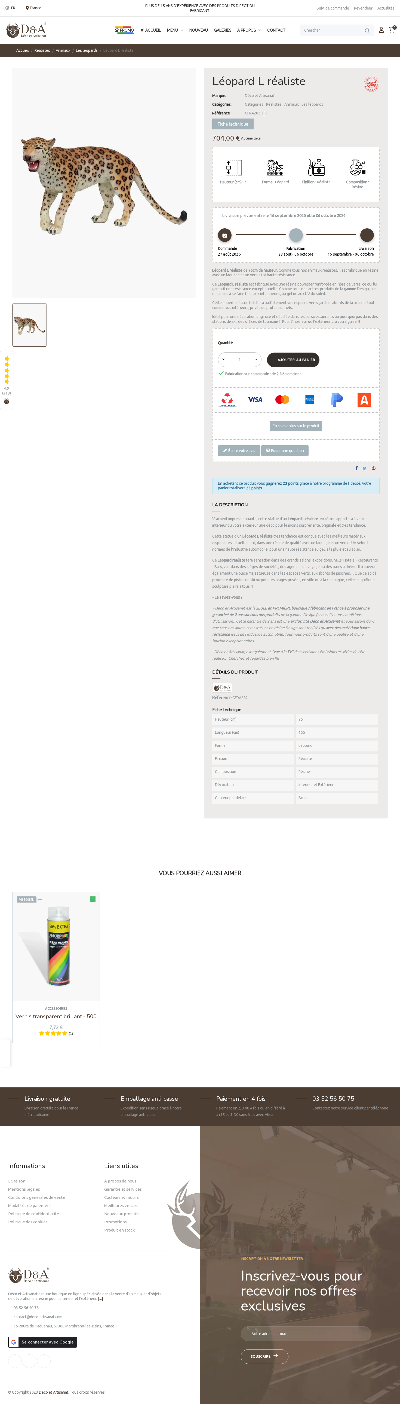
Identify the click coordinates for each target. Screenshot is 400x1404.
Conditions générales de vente (36, 1197)
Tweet (365, 468)
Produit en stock (119, 1230)
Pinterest (374, 468)
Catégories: (222, 104)
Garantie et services (123, 1189)
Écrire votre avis (241, 450)
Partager (356, 468)
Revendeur (363, 8)
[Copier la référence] (264, 113)
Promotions (115, 1222)
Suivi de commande (333, 8)
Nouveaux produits (121, 1213)
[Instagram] (29, 1361)
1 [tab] (200, 1055)
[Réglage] (381, 30)
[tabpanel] (56, 971)
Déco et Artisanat (259, 95)
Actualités (386, 8)
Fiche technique (233, 124)
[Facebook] (15, 1361)
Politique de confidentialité (33, 1213)
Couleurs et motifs (121, 1197)
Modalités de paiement (29, 1205)
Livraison (16, 1181)
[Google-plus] (44, 1361)
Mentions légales (24, 1189)
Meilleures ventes (121, 1205)
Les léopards (312, 104)
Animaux (291, 104)
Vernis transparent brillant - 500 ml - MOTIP (56, 1016)
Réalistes (274, 104)
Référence (221, 113)
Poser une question (287, 450)
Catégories (254, 104)
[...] (100, 1298)
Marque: (219, 95)
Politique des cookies (28, 1222)
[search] (367, 31)
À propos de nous (120, 1181)
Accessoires (56, 1008)
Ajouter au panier (296, 360)
